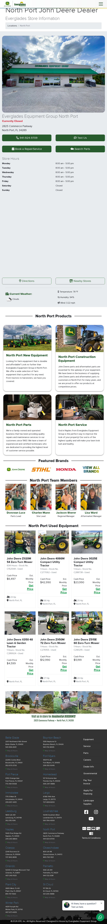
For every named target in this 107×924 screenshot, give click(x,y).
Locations (12, 25)
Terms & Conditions (91, 838)
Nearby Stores (82, 281)
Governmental (90, 773)
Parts (85, 753)
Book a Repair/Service (28, 149)
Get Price (30, 587)
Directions (27, 281)
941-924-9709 (28, 138)
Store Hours (10, 159)
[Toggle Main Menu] (101, 4)
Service (87, 746)
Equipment (88, 739)
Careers (87, 759)
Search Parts (82, 149)
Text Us (82, 138)
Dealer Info (88, 766)
